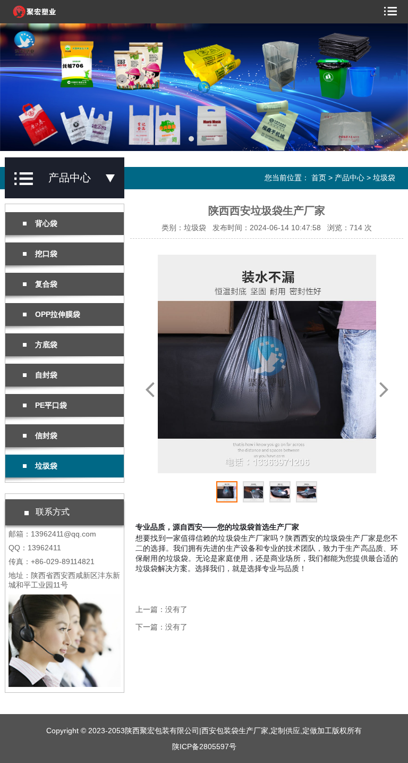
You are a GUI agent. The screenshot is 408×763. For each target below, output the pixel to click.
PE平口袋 (51, 405)
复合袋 (46, 284)
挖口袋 (46, 253)
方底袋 (46, 344)
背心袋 (46, 223)
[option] (267, 364)
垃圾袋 (384, 177)
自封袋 (46, 375)
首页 (318, 177)
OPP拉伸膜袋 (57, 314)
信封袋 (46, 435)
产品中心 (349, 177)
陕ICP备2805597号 (204, 746)
